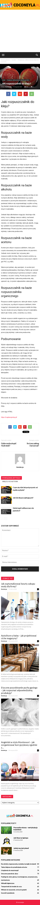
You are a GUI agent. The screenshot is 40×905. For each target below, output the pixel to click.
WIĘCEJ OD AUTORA (10, 481)
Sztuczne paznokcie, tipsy (9, 873)
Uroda (3, 80)
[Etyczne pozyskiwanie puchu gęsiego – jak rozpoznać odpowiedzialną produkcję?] (20, 712)
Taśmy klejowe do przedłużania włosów (14, 867)
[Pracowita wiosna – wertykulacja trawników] (6, 830)
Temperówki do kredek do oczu (11, 886)
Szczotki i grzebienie (7, 893)
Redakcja (8, 87)
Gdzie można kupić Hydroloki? (8, 444)
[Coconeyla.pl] (20, 5)
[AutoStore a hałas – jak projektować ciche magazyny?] (20, 657)
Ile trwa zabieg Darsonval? (33, 444)
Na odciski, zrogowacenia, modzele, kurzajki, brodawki (18, 864)
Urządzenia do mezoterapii (9, 870)
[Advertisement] (20, 31)
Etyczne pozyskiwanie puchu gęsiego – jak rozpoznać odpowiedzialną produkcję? (19, 690)
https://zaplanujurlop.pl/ (9, 417)
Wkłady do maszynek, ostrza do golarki (14, 890)
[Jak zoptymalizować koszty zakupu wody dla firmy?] (20, 606)
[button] (37, 55)
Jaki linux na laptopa (20, 838)
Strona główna (5, 60)
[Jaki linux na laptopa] (6, 840)
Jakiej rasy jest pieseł (21, 848)
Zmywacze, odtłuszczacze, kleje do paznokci (18, 80)
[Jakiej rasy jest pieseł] (6, 850)
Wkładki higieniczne (7, 883)
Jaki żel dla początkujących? (23, 498)
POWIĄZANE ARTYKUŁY (11, 478)
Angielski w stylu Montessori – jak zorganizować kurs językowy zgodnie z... (19, 745)
